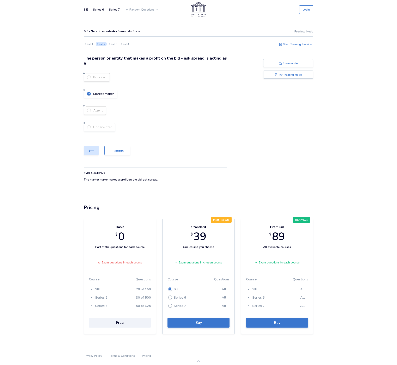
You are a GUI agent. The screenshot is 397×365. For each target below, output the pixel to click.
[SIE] (91, 150)
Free (120, 322)
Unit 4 (125, 44)
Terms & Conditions (122, 356)
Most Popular (221, 220)
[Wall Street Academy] (198, 9)
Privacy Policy (93, 356)
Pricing (146, 356)
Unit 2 (101, 44)
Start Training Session (297, 44)
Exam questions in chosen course (200, 262)
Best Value (301, 220)
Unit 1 (89, 44)
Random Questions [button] (142, 10)
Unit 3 (113, 44)
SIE (86, 10)
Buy (198, 322)
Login (306, 10)
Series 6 (98, 10)
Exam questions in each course (122, 262)
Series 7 (114, 10)
